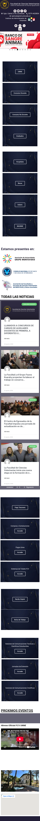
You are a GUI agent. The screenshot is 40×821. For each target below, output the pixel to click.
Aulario (20, 205)
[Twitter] (25, 11)
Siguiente (30, 487)
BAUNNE (20, 226)
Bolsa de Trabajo (20, 620)
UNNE (20, 72)
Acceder (20, 531)
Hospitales (20, 162)
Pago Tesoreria (20, 507)
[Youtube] (18, 11)
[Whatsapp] (24, 25)
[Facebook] (15, 11)
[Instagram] (21, 11)
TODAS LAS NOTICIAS (17, 297)
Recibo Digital (20, 599)
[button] (20, 28)
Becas (20, 183)
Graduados (20, 136)
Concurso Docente (20, 93)
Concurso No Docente (20, 115)
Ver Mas (6, 338)
